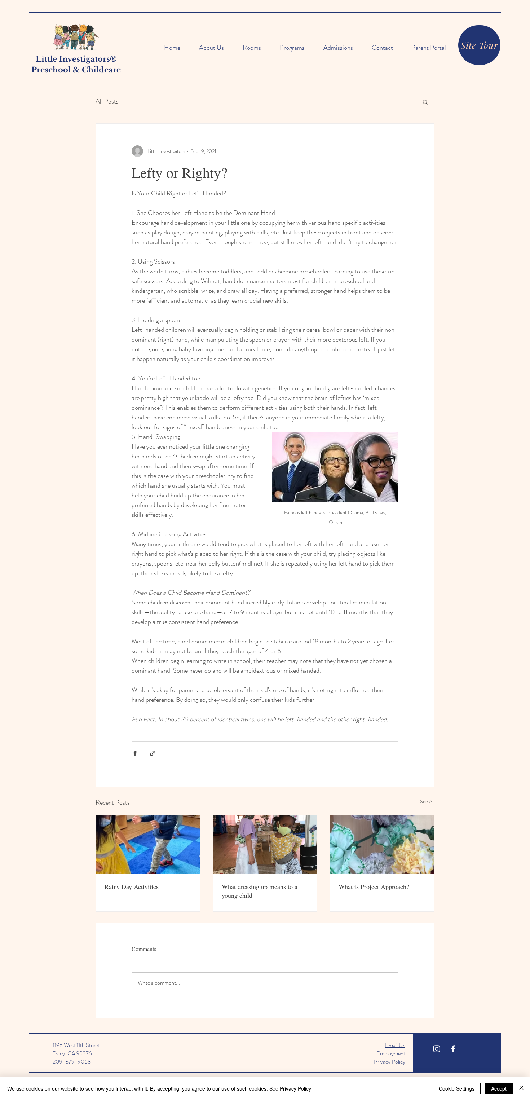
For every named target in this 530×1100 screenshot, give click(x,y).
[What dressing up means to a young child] (265, 844)
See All (427, 801)
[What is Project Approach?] (382, 844)
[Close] (521, 1088)
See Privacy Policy (290, 1088)
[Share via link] (152, 753)
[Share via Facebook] (135, 753)
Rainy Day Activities (132, 886)
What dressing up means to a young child (259, 890)
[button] (425, 102)
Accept (499, 1088)
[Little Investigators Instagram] (436, 1048)
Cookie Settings (456, 1088)
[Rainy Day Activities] (148, 844)
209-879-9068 (72, 1061)
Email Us (395, 1045)
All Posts (107, 101)
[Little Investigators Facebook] (453, 1048)
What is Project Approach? (374, 886)
